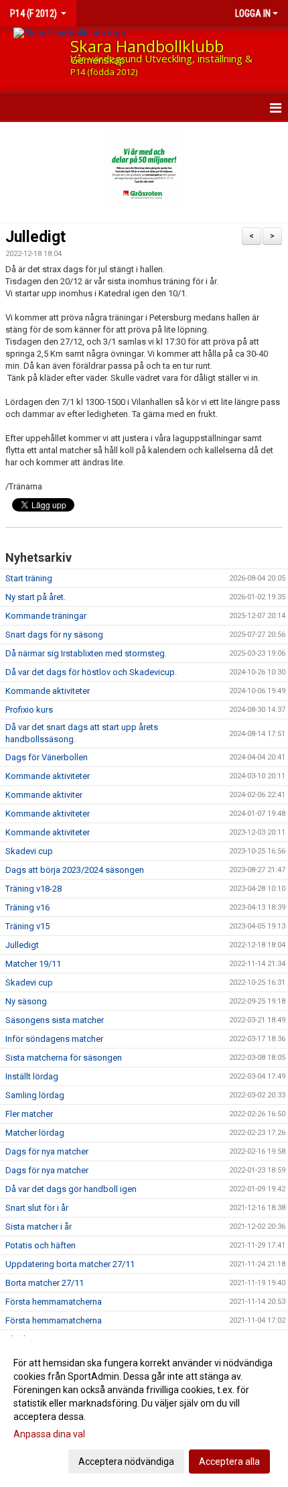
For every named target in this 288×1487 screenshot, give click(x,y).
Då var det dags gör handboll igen (71, 1189)
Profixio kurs (29, 710)
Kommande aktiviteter (47, 691)
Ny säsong (26, 1001)
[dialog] (144, 1411)
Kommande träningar (45, 616)
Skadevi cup (29, 851)
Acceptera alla (229, 1461)
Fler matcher (29, 1114)
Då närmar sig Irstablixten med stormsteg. (86, 653)
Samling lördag (34, 1095)
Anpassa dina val (49, 1434)
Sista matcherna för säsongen (63, 1058)
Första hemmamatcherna (53, 1302)
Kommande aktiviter (43, 795)
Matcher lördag (34, 1133)
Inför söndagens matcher (54, 1039)
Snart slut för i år (36, 1208)
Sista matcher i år (38, 1227)
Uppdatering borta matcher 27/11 (70, 1264)
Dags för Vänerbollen (46, 757)
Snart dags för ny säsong (54, 635)
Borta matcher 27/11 (44, 1283)
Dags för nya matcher (46, 1151)
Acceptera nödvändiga (126, 1461)
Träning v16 (27, 907)
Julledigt (35, 237)
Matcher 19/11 (33, 964)
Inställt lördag (31, 1076)
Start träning (28, 578)
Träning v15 (27, 926)
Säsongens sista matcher (54, 1020)
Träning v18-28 (33, 889)
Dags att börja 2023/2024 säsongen (74, 870)
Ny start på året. (35, 597)
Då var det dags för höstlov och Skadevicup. (91, 672)
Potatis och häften (40, 1245)
